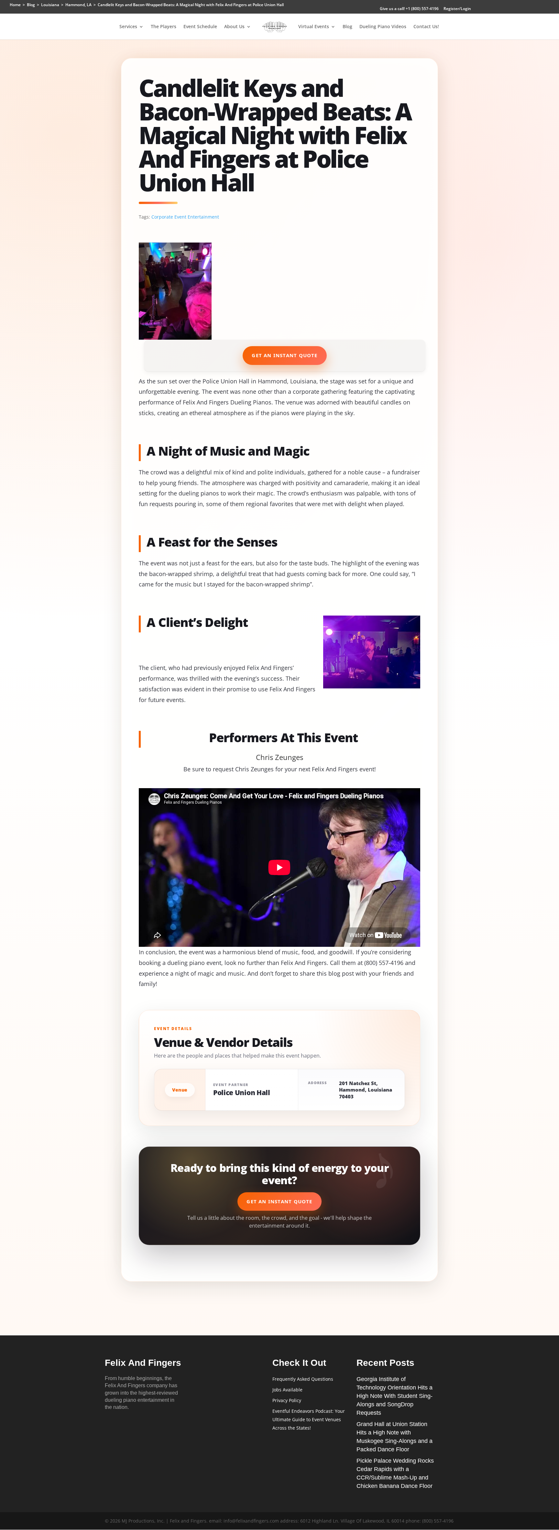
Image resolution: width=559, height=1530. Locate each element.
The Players (163, 26)
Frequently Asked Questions (302, 1379)
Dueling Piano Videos (382, 26)
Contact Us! (426, 26)
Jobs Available (287, 1390)
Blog (347, 26)
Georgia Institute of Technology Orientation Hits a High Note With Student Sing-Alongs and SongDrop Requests (394, 1396)
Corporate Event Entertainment (185, 217)
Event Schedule (200, 26)
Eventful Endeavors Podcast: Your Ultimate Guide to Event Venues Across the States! (308, 1419)
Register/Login (457, 9)
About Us (234, 26)
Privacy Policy (286, 1400)
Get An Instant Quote (284, 355)
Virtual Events (313, 26)
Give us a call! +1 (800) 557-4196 (409, 9)
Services (128, 26)
